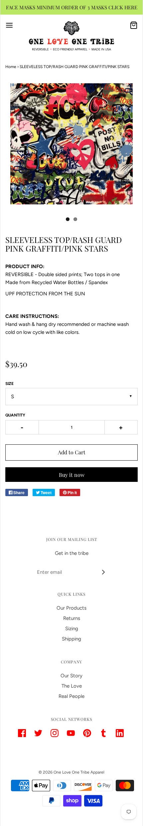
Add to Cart (71, 452)
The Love (72, 686)
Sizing (71, 629)
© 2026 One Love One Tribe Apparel (71, 772)
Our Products (71, 608)
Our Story (71, 676)
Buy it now (71, 474)
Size (9, 383)
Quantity (15, 415)
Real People (71, 696)
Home (10, 66)
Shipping (71, 639)
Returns (71, 618)
